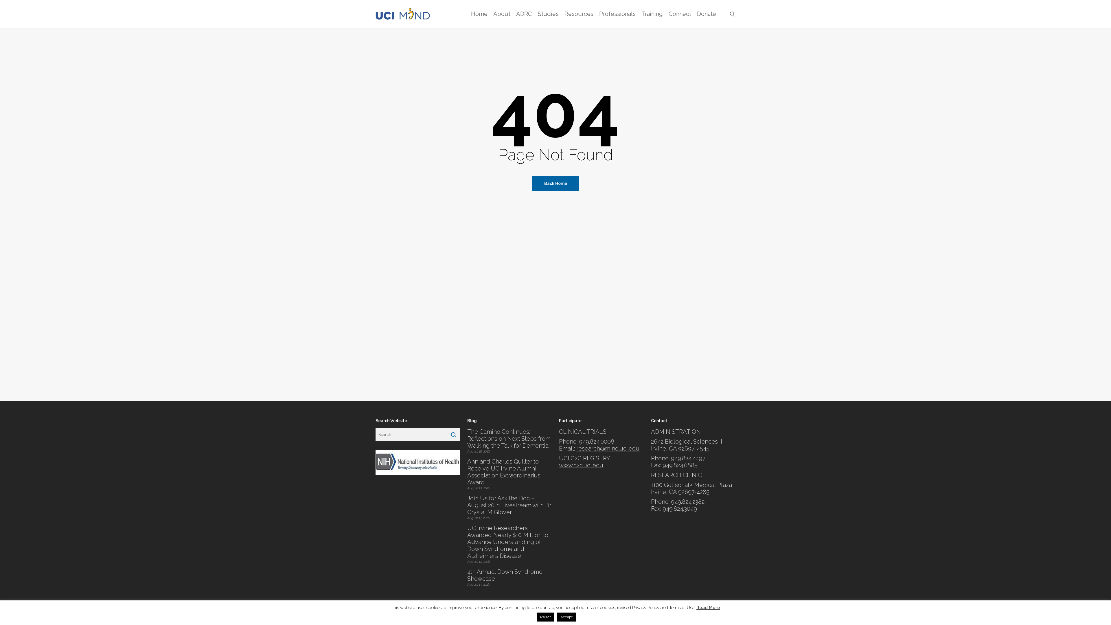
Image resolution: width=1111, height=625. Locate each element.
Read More (708, 607)
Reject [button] (545, 617)
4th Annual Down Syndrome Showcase (504, 575)
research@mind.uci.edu (607, 448)
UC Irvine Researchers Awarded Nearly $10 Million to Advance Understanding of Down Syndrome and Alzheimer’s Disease (507, 542)
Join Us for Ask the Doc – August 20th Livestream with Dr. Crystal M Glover (509, 505)
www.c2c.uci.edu (581, 465)
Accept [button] (566, 617)
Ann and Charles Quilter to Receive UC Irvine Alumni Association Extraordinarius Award (503, 472)
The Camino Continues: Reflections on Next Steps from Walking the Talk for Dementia (509, 438)
